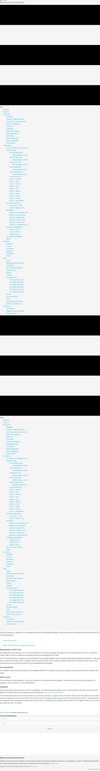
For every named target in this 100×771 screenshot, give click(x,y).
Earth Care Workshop (10, 640)
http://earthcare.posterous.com (53, 692)
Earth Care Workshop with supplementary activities (19, 645)
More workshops (5, 712)
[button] (50, 729)
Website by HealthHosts (94, 769)
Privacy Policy (34, 766)
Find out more (54, 763)
